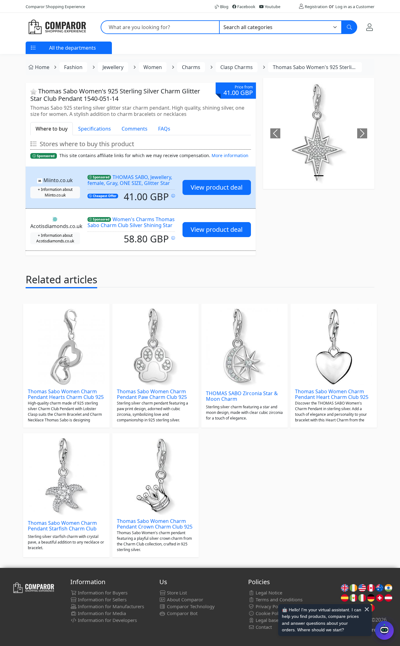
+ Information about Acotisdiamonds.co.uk (55, 238)
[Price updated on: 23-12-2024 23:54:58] (173, 195)
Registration (316, 6)
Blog (223, 6)
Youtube (272, 6)
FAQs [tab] (164, 128)
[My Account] (369, 27)
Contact (263, 627)
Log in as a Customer (354, 6)
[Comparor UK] (57, 27)
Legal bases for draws (278, 620)
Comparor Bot (182, 613)
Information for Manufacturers (110, 606)
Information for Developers (107, 620)
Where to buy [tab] (52, 128)
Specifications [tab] (94, 128)
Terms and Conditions (278, 599)
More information (230, 155)
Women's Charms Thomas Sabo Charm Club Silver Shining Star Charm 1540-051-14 (131, 225)
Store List (176, 592)
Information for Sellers (102, 599)
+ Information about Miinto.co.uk (55, 192)
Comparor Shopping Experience (55, 6)
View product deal (216, 187)
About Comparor (184, 599)
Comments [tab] (135, 128)
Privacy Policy (269, 606)
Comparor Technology (190, 606)
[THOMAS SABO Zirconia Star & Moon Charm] (244, 346)
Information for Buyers (102, 592)
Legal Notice (268, 592)
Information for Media (101, 613)
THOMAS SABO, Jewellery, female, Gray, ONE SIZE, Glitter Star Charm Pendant (130, 183)
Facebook (245, 6)
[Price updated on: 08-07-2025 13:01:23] (173, 238)
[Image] (318, 175)
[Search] (349, 27)
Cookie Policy (269, 613)
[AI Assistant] (384, 630)
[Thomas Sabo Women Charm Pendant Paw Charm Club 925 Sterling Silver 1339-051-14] (155, 346)
